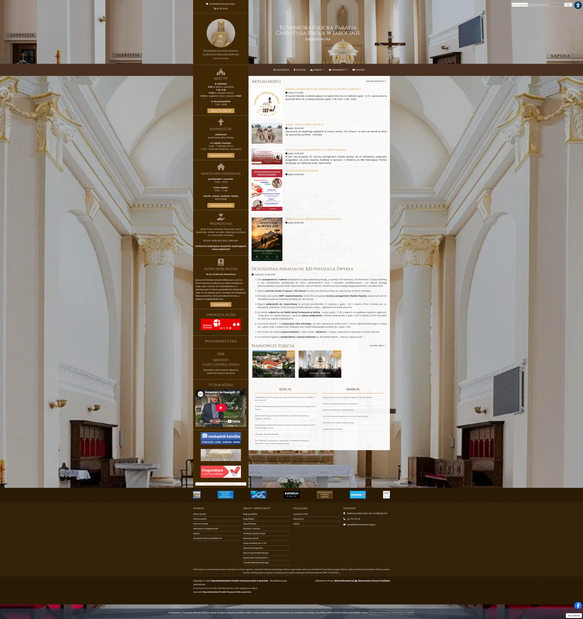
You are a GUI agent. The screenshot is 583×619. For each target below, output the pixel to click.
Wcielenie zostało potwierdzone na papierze (340, 403)
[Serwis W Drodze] (374, 494)
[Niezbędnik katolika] (221, 438)
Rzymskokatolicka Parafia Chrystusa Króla (318, 32)
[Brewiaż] (275, 494)
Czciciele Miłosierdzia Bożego (256, 562)
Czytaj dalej (220, 304)
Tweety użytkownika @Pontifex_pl (221, 484)
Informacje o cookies (403, 612)
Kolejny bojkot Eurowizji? (333, 429)
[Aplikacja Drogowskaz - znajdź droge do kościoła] (221, 471)
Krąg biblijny (248, 519)
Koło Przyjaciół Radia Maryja (255, 553)
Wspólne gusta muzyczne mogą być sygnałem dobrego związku (347, 397)
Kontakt (360, 69)
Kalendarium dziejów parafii (205, 528)
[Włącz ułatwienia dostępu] (577, 5)
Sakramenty (338, 69)
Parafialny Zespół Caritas (254, 533)
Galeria (296, 523)
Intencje (300, 69)
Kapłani (196, 533)
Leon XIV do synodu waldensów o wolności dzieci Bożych (345, 416)
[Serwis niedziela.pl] (308, 494)
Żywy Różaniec (249, 523)
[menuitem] (281, 70)
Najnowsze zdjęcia (273, 346)
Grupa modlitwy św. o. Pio (255, 543)
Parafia (317, 69)
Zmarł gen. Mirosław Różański (267, 434)
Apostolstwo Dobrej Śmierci (255, 557)
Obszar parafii (199, 514)
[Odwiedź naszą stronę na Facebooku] (578, 605)
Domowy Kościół (250, 538)
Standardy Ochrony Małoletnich (207, 538)
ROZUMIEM (574, 615)
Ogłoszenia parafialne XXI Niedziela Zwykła (302, 269)
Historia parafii (199, 519)
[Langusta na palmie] (209, 494)
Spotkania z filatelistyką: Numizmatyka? (338, 410)
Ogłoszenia (282, 69)
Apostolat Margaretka (253, 548)
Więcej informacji (220, 110)
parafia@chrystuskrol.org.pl (222, 3)
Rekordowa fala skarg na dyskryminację (338, 422)
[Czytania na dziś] (221, 454)
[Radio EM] (341, 494)
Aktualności (266, 81)
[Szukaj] (568, 5)
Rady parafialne (250, 514)
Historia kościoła (200, 523)
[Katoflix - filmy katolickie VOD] (242, 494)
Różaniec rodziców (251, 528)
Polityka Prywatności (380, 612)
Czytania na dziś (300, 514)
